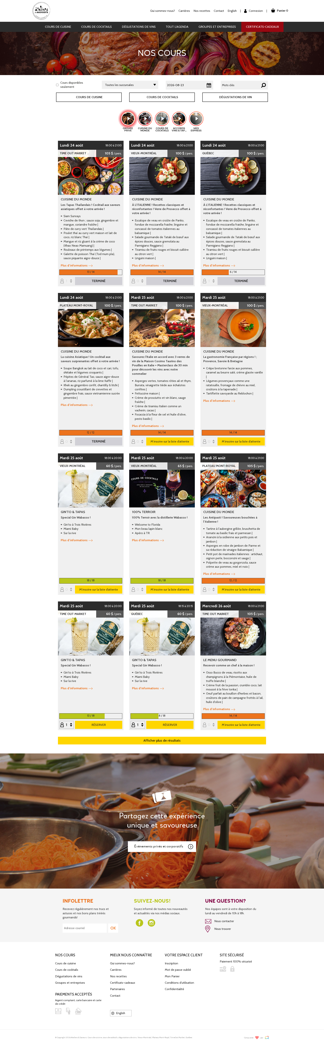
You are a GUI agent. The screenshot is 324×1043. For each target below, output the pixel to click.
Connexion (255, 11)
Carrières (184, 11)
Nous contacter (224, 921)
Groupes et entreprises (217, 27)
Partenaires (117, 989)
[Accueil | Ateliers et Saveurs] (42, 10)
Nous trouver (222, 929)
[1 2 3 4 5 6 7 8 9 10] (137, 725)
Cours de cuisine (58, 27)
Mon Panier (172, 976)
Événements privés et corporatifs (158, 846)
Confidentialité (174, 989)
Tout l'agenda (177, 27)
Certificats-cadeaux (262, 27)
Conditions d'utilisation (179, 982)
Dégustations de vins (139, 27)
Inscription (171, 963)
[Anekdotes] (267, 1037)
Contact (219, 11)
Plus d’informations (74, 265)
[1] (66, 281)
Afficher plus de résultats (162, 740)
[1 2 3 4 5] (66, 725)
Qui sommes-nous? (122, 963)
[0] (137, 281)
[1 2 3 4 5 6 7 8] (209, 281)
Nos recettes (118, 976)
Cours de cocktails (96, 27)
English (232, 11)
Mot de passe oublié (178, 970)
